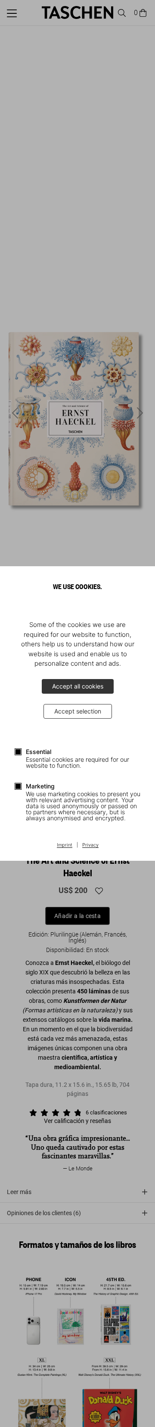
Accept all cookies (77, 686)
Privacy (90, 845)
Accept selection (77, 711)
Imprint (64, 845)
